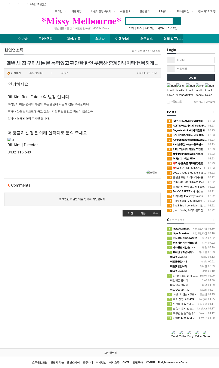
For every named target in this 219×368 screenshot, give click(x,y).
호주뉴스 (146, 39)
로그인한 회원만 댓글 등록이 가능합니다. (82, 199)
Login (192, 77)
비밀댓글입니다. (179, 280)
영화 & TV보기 (174, 39)
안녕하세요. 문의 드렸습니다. (187, 275)
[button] (129, 213)
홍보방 (100, 39)
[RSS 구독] (22, 4)
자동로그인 (176, 101)
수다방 (23, 39)
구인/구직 (45, 39)
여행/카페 (122, 39)
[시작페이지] (4, 4)
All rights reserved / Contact (110, 362)
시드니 (160, 28)
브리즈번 (149, 28)
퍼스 (139, 28)
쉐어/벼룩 (74, 39)
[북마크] (13, 4)
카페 (131, 28)
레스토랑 (172, 28)
